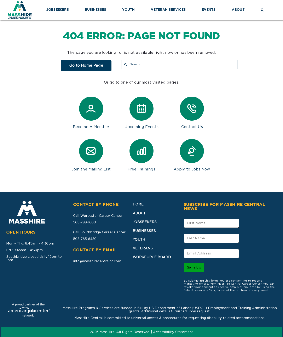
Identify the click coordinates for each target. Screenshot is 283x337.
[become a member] (91, 108)
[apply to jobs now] (191, 151)
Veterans (143, 248)
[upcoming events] (141, 108)
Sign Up (194, 267)
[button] (262, 10)
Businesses (144, 231)
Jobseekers (145, 222)
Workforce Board (152, 257)
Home (138, 204)
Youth (139, 239)
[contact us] (191, 108)
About (139, 213)
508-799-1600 (84, 222)
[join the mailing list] (91, 151)
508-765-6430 (85, 239)
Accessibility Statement (173, 332)
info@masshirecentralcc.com (97, 261)
